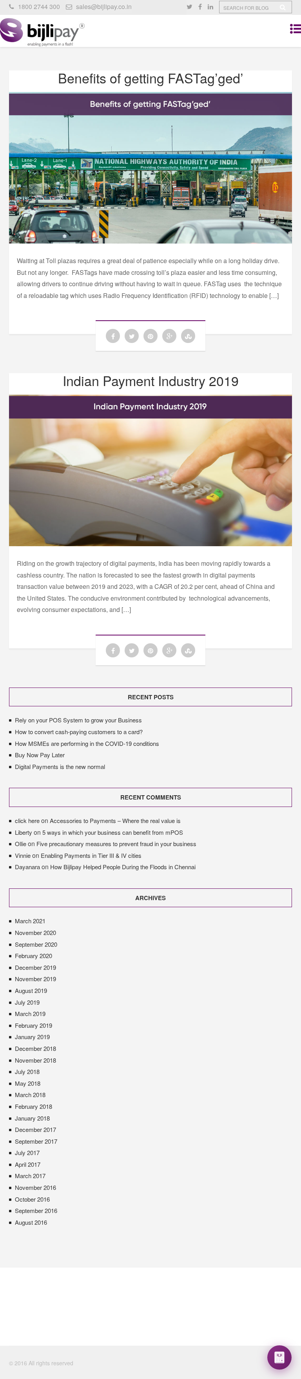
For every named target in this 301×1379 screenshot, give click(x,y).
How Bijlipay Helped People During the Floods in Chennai (123, 867)
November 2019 (35, 979)
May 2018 (27, 1083)
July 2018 (27, 1071)
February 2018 (33, 1106)
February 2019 (33, 1025)
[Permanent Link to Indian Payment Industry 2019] (150, 543)
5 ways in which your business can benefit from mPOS (112, 832)
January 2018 (32, 1118)
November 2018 (35, 1060)
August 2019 (31, 990)
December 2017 (35, 1129)
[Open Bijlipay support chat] (279, 1357)
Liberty (23, 832)
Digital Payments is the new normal (60, 766)
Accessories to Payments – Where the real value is (115, 820)
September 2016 (36, 1210)
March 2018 (30, 1094)
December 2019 (35, 967)
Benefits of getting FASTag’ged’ (150, 77)
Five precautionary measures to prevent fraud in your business (116, 843)
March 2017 (30, 1175)
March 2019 (30, 1013)
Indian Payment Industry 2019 (151, 380)
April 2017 (27, 1164)
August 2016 (31, 1222)
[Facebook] (203, 6)
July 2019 (27, 1002)
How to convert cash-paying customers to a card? (79, 731)
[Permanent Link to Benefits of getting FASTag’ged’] (150, 240)
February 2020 (33, 955)
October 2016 (32, 1199)
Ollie (20, 843)
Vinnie (23, 855)
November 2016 (35, 1187)
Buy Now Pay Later (40, 755)
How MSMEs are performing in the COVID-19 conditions (87, 743)
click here (27, 820)
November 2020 (35, 932)
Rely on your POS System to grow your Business (78, 720)
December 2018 (35, 1048)
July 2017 (27, 1152)
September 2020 (36, 944)
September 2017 (36, 1141)
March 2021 (30, 921)
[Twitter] (192, 6)
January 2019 (32, 1036)
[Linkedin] (213, 6)
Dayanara (27, 867)
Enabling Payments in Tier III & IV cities (91, 855)
